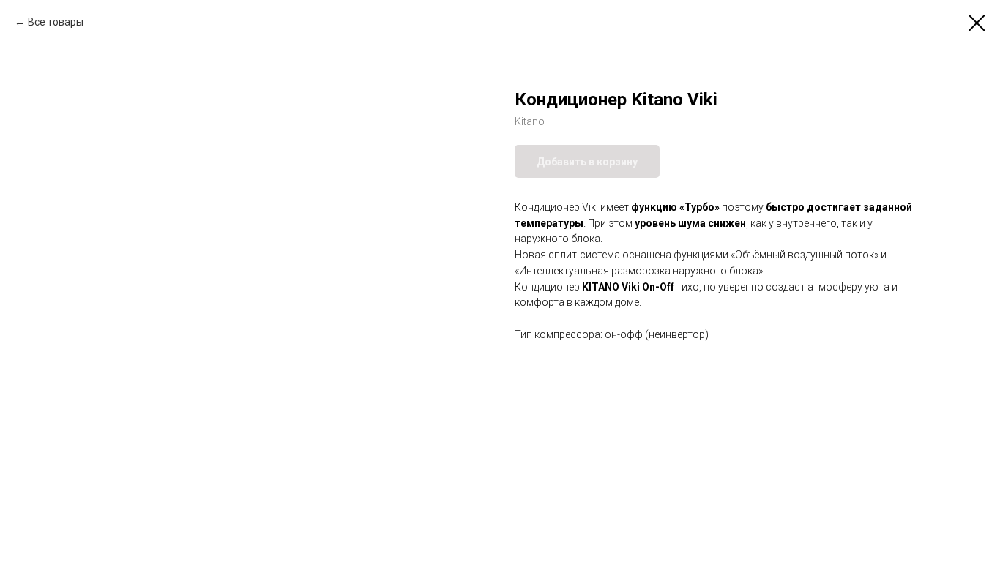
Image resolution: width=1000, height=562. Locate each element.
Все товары (55, 22)
